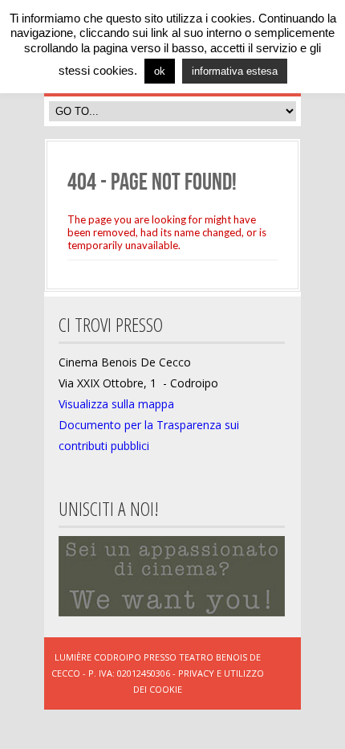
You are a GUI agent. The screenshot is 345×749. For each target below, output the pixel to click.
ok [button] (159, 71)
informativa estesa (235, 71)
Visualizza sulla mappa (116, 403)
